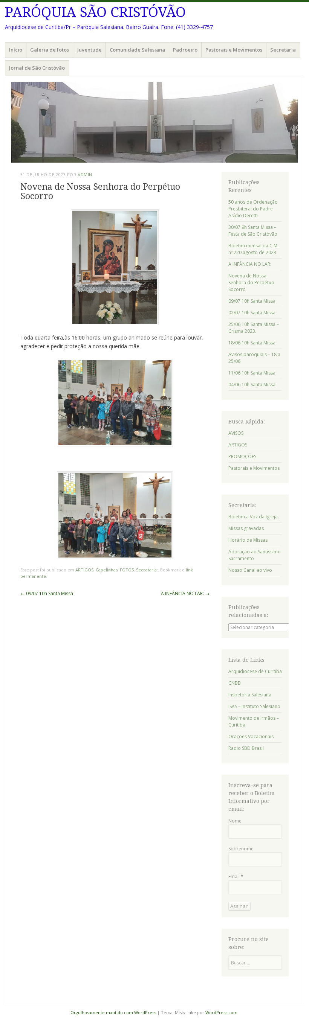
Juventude (89, 49)
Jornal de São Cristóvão (37, 67)
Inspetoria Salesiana (249, 694)
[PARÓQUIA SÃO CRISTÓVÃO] (154, 122)
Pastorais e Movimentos (233, 49)
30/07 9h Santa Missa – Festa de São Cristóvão (252, 230)
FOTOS (127, 570)
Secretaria (283, 49)
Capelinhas (107, 570)
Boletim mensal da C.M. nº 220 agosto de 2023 (253, 249)
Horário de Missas (248, 540)
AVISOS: (236, 433)
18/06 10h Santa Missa (251, 343)
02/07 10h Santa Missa (251, 312)
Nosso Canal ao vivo (250, 570)
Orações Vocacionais (251, 736)
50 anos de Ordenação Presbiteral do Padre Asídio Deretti (253, 209)
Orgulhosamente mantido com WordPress (113, 1012)
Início (15, 49)
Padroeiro (185, 49)
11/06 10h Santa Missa (251, 373)
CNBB (234, 683)
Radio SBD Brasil (246, 748)
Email (235, 876)
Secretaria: (147, 570)
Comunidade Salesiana (137, 49)
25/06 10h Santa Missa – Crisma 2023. (253, 327)
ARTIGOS (84, 570)
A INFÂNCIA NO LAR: (185, 593)
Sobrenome (241, 848)
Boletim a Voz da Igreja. (253, 516)
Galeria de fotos (49, 49)
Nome (235, 821)
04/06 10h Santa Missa (251, 384)
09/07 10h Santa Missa (46, 593)
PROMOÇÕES (242, 456)
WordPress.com (221, 1012)
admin (85, 174)
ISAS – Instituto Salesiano (254, 706)
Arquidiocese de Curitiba (255, 671)
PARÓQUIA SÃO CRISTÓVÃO (95, 12)
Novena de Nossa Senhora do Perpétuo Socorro (251, 282)
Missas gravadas (246, 528)
